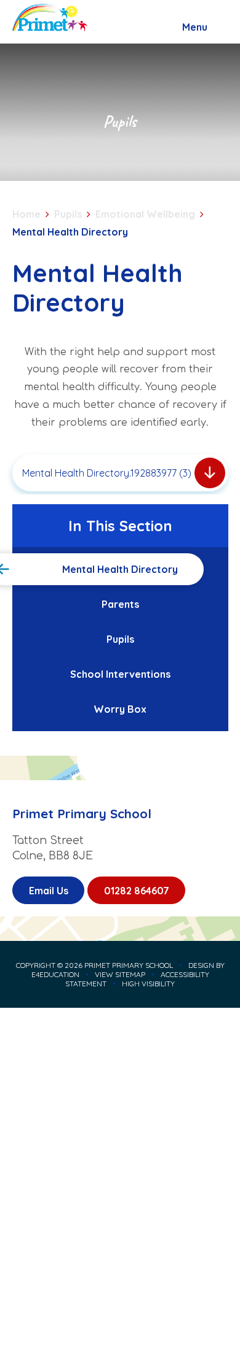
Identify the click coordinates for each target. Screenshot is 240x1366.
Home (26, 214)
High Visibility (148, 983)
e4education (55, 974)
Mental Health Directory (70, 232)
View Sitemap (120, 974)
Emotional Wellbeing (145, 214)
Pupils (68, 214)
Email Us (48, 890)
